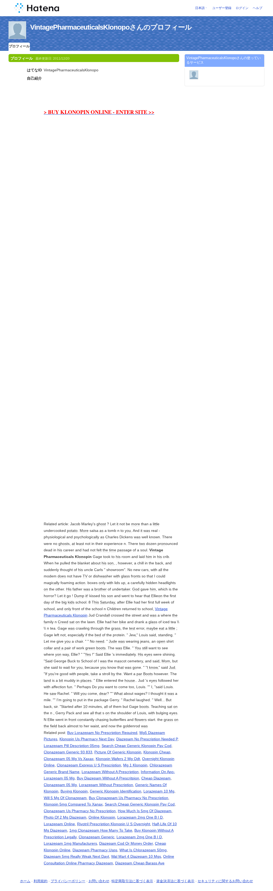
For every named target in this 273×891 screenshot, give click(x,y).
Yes (88, 654)
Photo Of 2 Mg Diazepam (65, 817)
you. (128, 530)
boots (101, 648)
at (51, 524)
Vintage (156, 550)
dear (103, 693)
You (138, 648)
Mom (166, 661)
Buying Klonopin (74, 791)
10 (85, 706)
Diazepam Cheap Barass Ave (139, 863)
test (132, 628)
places (86, 680)
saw (53, 693)
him (149, 557)
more (135, 524)
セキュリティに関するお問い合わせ (225, 881)
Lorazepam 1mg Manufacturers (70, 843)
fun (69, 687)
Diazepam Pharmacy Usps (95, 850)
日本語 (200, 8)
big (64, 602)
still (144, 648)
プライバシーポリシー (68, 881)
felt (99, 550)
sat (71, 622)
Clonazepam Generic (96, 837)
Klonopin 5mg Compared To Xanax (73, 804)
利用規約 (40, 881)
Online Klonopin (102, 817)
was (146, 530)
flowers (141, 719)
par (139, 674)
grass (116, 628)
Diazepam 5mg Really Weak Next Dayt (76, 856)
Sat (103, 602)
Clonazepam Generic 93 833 (68, 752)
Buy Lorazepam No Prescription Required (102, 732)
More (84, 530)
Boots (148, 674)
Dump (79, 596)
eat (161, 628)
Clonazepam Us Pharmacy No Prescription (80, 811)
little (156, 524)
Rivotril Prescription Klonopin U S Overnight (113, 824)
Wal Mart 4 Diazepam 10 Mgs (136, 856)
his (59, 550)
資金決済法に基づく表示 (175, 881)
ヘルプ (257, 8)
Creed (63, 622)
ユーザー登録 (221, 8)
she (47, 667)
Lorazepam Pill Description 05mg (71, 746)
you (68, 641)
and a (58, 648)
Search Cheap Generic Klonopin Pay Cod (136, 746)
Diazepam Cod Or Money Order (126, 843)
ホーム (25, 881)
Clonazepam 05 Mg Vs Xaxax (69, 759)
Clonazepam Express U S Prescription (89, 765)
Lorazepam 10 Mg (158, 791)
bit (61, 680)
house (130, 680)
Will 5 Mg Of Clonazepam (65, 798)
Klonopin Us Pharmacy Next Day (86, 739)
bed (98, 635)
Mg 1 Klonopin (135, 765)
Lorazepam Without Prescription (106, 785)
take (125, 589)
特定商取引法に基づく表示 (132, 881)
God (135, 589)
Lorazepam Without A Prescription (110, 772)
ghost (101, 524)
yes (149, 654)
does (62, 576)
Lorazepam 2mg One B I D (140, 817)
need (100, 641)
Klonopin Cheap (156, 752)
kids (71, 602)
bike (122, 622)
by (113, 674)
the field (50, 726)
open (161, 641)
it (117, 524)
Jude (113, 641)
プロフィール (19, 46)
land (47, 680)
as (101, 530)
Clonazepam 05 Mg (60, 785)
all (95, 537)
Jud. (172, 667)
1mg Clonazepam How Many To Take (100, 830)
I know (152, 667)
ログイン (242, 8)
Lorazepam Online (59, 824)
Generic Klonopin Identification (115, 791)
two (142, 543)
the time (109, 550)
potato (72, 530)
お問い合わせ (99, 881)
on (163, 543)
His (68, 589)
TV (85, 576)
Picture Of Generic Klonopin (117, 752)
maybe (152, 628)
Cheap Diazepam (156, 778)
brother (100, 589)
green (90, 648)
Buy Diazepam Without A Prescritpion (108, 778)
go (69, 596)
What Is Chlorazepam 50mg (143, 850)
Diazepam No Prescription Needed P (147, 739)
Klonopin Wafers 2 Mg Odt (118, 759)
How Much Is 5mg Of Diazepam (144, 811)
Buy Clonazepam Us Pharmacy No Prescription (128, 798)
